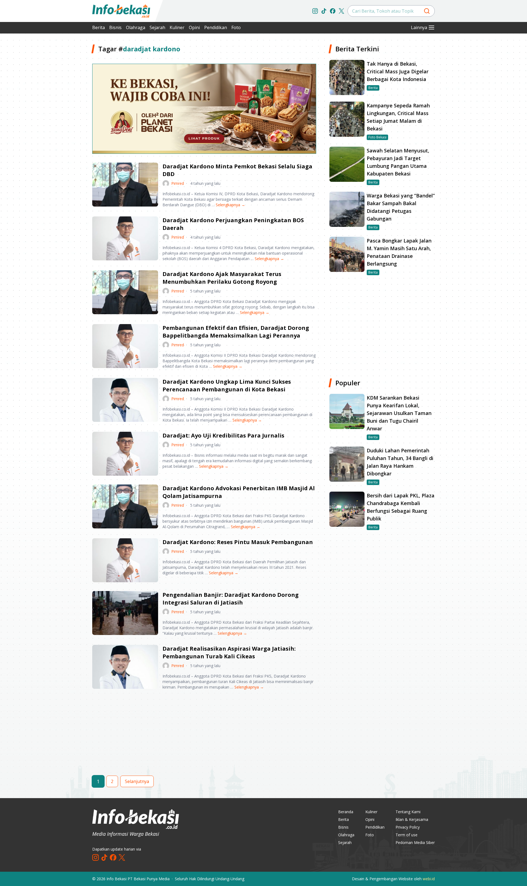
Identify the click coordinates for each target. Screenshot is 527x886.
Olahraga (135, 27)
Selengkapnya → (230, 204)
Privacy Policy (408, 827)
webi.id (429, 878)
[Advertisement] (63, 126)
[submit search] (427, 11)
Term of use (406, 834)
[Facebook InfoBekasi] (332, 11)
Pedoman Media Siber (415, 842)
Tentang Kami (408, 811)
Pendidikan (215, 27)
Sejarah (157, 27)
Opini (194, 27)
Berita (98, 27)
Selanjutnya (137, 781)
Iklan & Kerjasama (412, 819)
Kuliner (177, 27)
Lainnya (419, 27)
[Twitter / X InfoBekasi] (341, 11)
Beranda (345, 811)
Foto (236, 27)
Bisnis (115, 27)
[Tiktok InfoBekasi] (324, 11)
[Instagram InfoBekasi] (315, 11)
